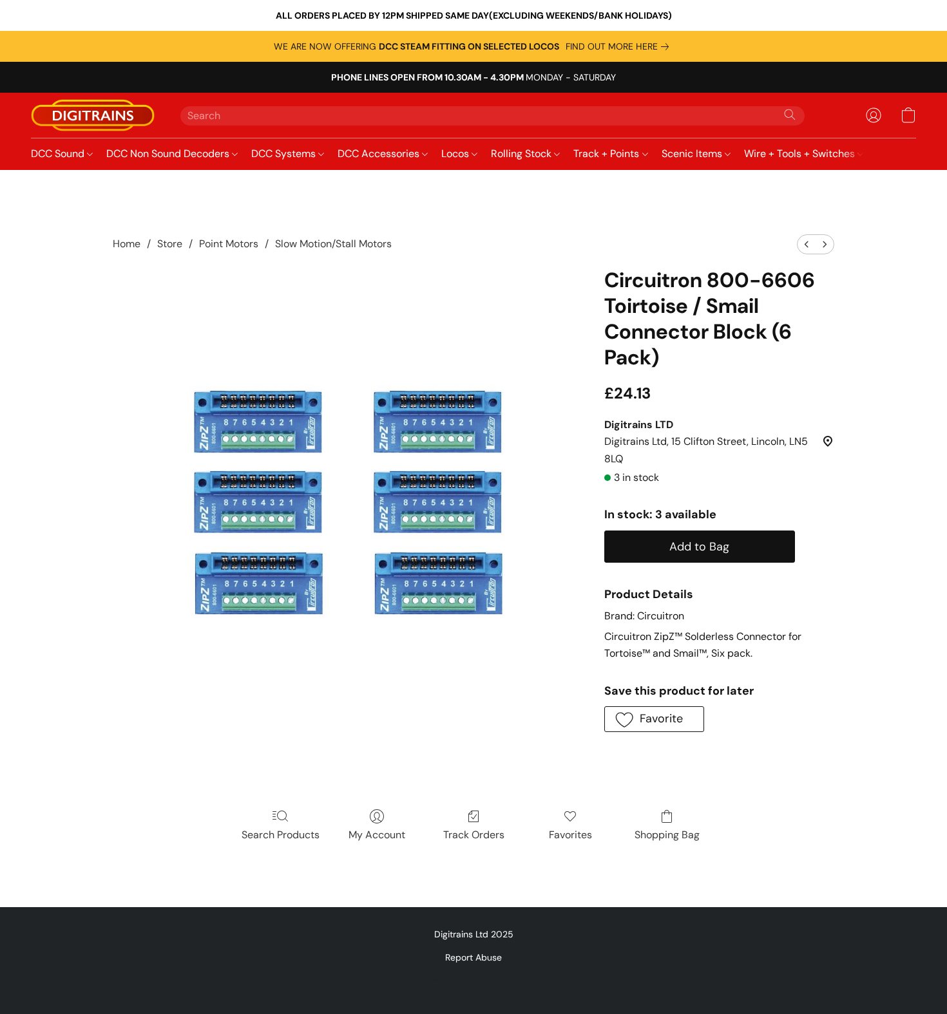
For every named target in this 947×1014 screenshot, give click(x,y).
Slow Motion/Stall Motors (333, 243)
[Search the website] (789, 115)
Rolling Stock (522, 153)
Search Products (281, 834)
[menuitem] (807, 244)
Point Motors (228, 243)
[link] (620, 46)
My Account (377, 834)
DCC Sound (59, 153)
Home (126, 243)
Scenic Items (693, 153)
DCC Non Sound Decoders (169, 153)
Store (169, 243)
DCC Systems (284, 153)
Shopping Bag (667, 834)
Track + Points (607, 153)
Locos (456, 153)
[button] (93, 115)
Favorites (570, 834)
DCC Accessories (380, 153)
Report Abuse (473, 957)
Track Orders (473, 834)
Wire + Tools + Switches (800, 153)
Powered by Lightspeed (474, 979)
